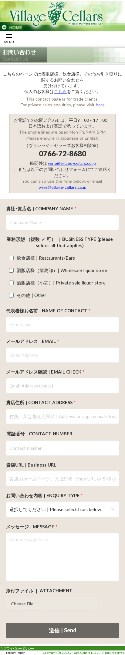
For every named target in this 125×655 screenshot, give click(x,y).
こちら (60, 91)
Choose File (22, 603)
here (100, 104)
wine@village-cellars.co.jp (72, 163)
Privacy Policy (15, 652)
